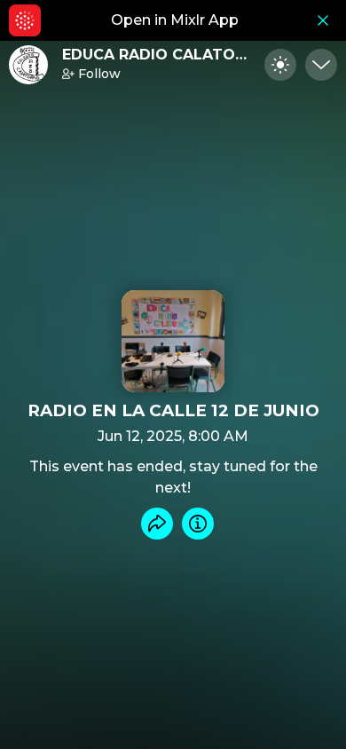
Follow (99, 74)
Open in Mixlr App (175, 20)
